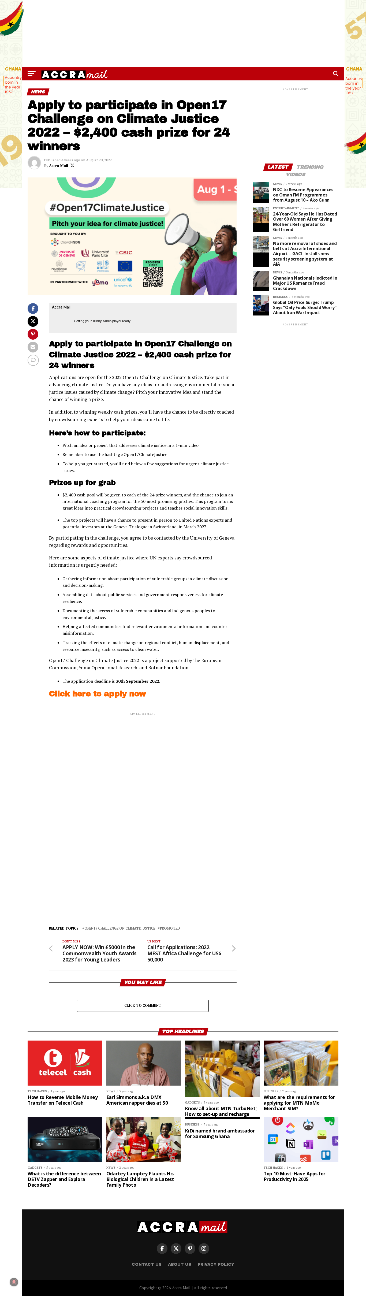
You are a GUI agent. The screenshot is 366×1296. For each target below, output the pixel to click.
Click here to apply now (97, 694)
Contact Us (147, 1264)
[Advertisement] (183, 33)
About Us (179, 1264)
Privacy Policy (216, 1264)
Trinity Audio (101, 321)
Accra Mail (58, 165)
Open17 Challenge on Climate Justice (119, 928)
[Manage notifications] (14, 1282)
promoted (170, 928)
